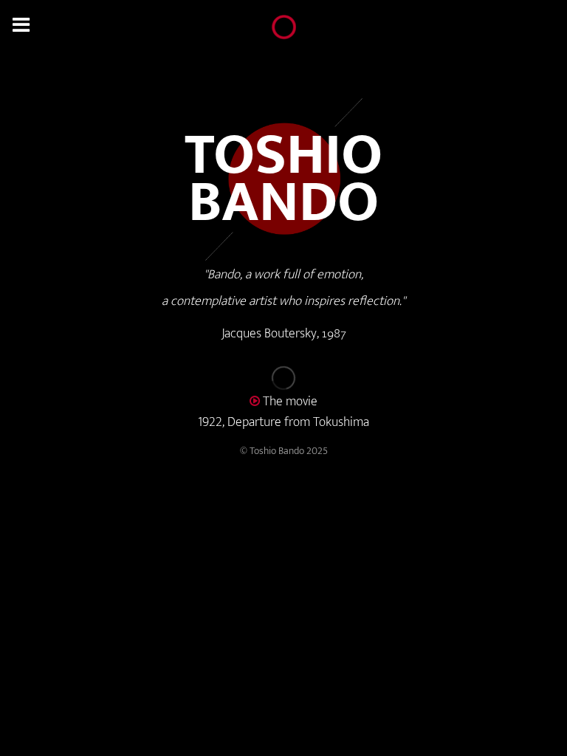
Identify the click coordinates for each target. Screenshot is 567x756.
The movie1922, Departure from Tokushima (283, 412)
